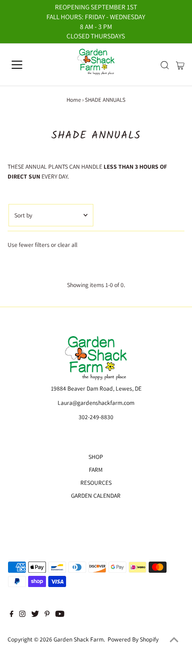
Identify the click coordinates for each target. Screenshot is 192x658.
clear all (67, 245)
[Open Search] (164, 65)
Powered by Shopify (133, 639)
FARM (96, 470)
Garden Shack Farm (79, 639)
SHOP (95, 457)
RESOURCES (96, 483)
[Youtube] (60, 614)
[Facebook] (12, 614)
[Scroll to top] (174, 640)
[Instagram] (22, 614)
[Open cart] (180, 64)
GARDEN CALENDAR (96, 495)
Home (74, 100)
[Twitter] (35, 614)
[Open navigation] (26, 65)
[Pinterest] (47, 614)
